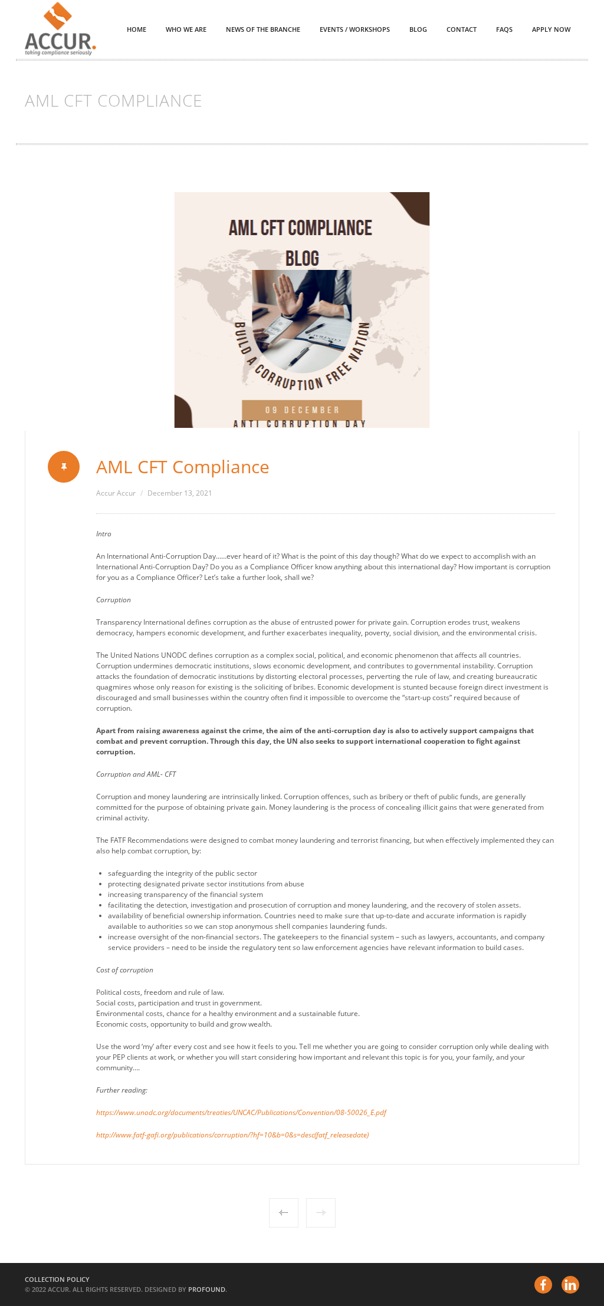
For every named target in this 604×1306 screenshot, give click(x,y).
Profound (206, 1289)
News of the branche (263, 29)
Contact (462, 29)
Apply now (551, 29)
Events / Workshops (355, 29)
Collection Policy (57, 1279)
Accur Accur (116, 493)
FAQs (504, 29)
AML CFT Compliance (183, 466)
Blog (418, 29)
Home (136, 29)
